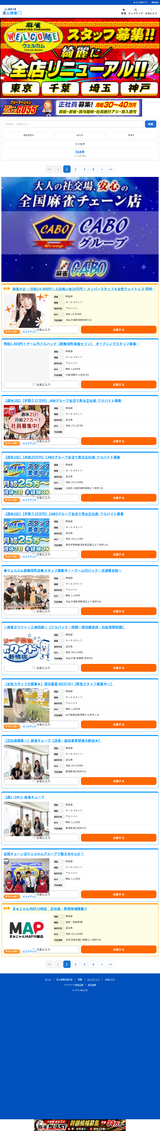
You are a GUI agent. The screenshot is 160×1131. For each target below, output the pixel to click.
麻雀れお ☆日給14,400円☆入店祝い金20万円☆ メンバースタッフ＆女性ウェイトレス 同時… (83, 288)
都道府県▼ (28, 135)
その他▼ (80, 144)
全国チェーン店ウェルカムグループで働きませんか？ (44, 853)
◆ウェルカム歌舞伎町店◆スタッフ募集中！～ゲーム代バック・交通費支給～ (63, 570)
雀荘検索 (92, 984)
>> (111, 169)
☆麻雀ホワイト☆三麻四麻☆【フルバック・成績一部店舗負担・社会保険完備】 (65, 627)
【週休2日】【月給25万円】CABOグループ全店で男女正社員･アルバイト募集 (62, 457)
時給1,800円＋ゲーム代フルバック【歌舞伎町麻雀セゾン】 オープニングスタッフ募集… (72, 343)
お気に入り (110, 979)
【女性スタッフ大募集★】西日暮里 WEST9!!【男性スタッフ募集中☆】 (59, 683)
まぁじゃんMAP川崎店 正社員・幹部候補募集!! (49, 908)
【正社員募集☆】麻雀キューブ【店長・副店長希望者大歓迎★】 (53, 740)
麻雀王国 (79, 984)
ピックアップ (93, 979)
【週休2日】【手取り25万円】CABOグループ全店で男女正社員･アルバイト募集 (64, 513)
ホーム (48, 979)
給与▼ (80, 135)
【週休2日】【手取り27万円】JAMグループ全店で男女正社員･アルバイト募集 (63, 400)
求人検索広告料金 (64, 979)
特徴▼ (131, 135)
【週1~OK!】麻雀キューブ (24, 797)
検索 (150, 124)
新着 (80, 979)
